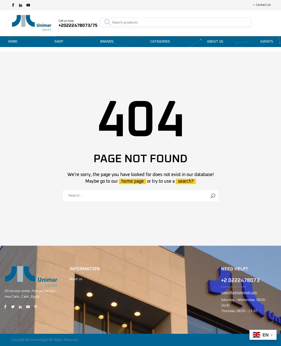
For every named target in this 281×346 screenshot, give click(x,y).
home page (132, 181)
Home (12, 41)
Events (266, 41)
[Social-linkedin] (21, 5)
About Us (215, 41)
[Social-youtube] (28, 5)
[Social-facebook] (13, 5)
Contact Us (263, 5)
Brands (107, 41)
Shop (58, 41)
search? (185, 181)
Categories (160, 41)
